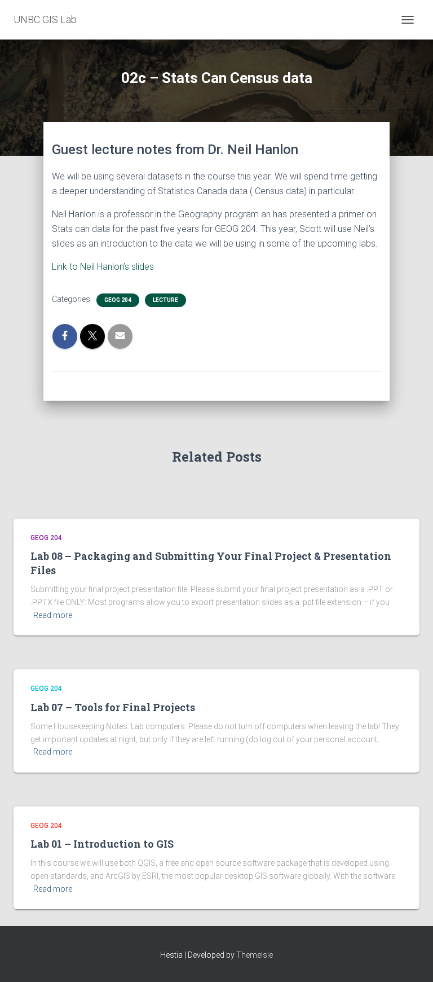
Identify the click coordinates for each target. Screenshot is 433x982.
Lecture (165, 300)
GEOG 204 (117, 300)
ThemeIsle (254, 954)
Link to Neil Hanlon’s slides (103, 266)
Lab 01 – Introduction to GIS (102, 844)
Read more (52, 615)
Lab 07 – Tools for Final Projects (112, 707)
